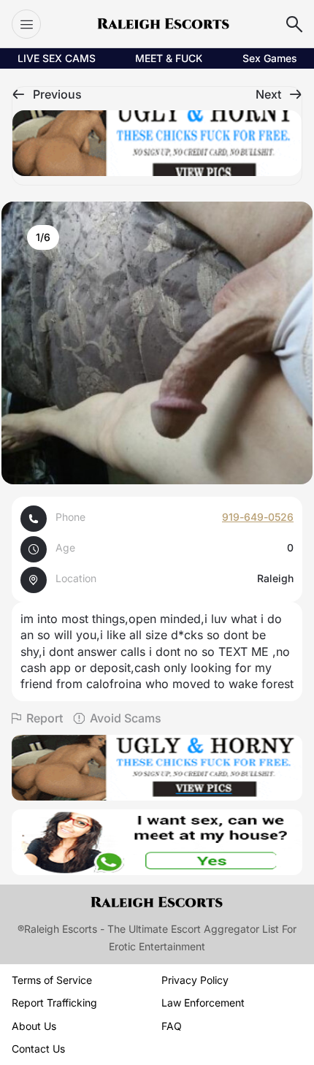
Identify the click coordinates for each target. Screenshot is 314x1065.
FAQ (171, 1026)
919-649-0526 (258, 517)
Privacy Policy (195, 980)
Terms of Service (52, 980)
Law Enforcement (203, 1002)
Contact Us (38, 1048)
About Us (34, 1026)
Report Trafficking (54, 1002)
